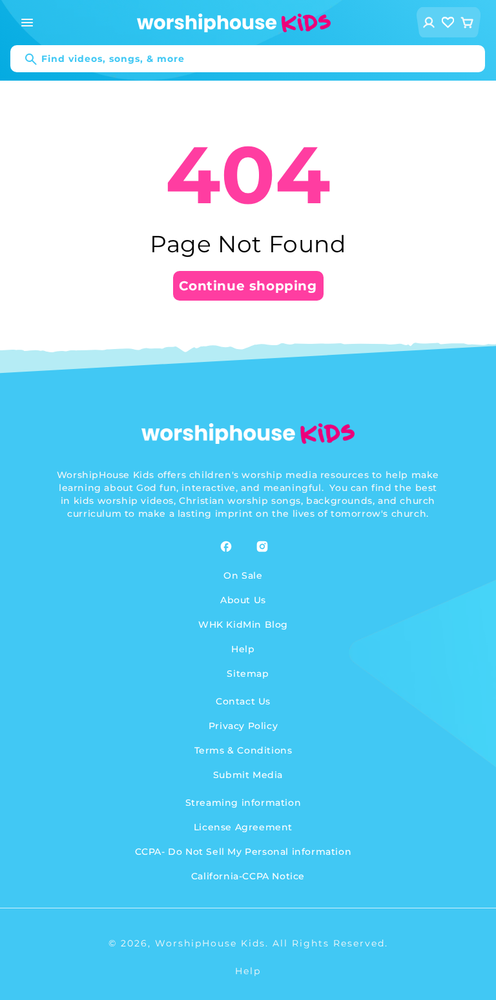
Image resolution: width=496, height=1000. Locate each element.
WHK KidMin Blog (243, 624)
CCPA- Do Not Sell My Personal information (243, 851)
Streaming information (243, 802)
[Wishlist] (448, 22)
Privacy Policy (243, 726)
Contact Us (243, 701)
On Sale (242, 575)
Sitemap (248, 673)
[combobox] (247, 58)
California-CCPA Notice (248, 876)
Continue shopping (247, 286)
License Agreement (243, 827)
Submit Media (248, 775)
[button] (27, 22)
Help (242, 649)
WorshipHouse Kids (210, 943)
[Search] (24, 59)
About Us (243, 600)
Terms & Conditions (243, 750)
